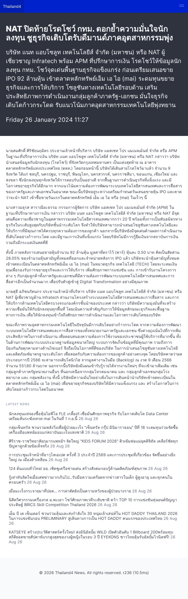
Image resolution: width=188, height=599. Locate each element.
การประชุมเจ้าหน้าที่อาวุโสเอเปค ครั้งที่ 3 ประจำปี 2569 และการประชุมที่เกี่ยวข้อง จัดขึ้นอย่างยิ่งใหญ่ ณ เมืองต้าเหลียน (92, 457)
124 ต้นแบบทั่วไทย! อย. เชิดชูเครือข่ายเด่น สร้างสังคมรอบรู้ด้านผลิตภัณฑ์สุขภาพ (88, 468)
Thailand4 (12, 6)
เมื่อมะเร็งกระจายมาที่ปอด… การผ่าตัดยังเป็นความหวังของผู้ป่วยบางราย (80, 490)
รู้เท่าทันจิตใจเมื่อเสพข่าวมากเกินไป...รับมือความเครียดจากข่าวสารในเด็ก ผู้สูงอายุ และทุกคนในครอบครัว (90, 480)
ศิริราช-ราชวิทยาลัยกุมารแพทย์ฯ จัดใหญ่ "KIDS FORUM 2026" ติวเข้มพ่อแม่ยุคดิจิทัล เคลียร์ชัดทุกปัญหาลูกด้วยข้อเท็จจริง (93, 443)
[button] (182, 6)
